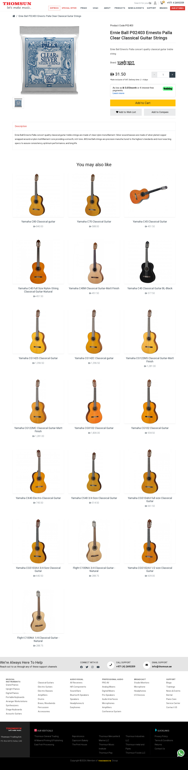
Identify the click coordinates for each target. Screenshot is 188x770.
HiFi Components (78, 687)
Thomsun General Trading (46, 736)
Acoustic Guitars (14, 713)
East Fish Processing (44, 744)
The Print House (79, 744)
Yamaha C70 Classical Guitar (94, 221)
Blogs (169, 682)
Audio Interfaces (110, 699)
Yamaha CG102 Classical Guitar (150, 428)
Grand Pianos (12, 685)
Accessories (44, 711)
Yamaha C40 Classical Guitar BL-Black (149, 288)
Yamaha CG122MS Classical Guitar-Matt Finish (150, 360)
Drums (41, 699)
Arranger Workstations (16, 701)
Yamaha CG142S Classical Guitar (38, 358)
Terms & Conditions (164, 740)
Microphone (139, 687)
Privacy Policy (161, 736)
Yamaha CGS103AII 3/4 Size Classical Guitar (38, 569)
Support (151, 8)
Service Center (173, 703)
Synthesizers (12, 705)
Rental (169, 695)
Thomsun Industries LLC (135, 738)
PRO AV (105, 682)
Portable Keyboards (15, 697)
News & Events (136, 8)
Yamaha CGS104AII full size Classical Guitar (150, 499)
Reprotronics (78, 736)
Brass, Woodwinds (46, 703)
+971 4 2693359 (175, 2)
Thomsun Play (106, 753)
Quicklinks (163, 731)
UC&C (95, 8)
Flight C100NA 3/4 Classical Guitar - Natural (94, 569)
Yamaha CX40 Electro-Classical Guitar (38, 498)
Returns (158, 744)
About (107, 8)
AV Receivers (76, 682)
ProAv (83, 8)
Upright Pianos (13, 689)
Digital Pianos (12, 693)
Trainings (170, 687)
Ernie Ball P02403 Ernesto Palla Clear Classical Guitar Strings (50, 16)
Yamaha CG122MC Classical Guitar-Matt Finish (38, 429)
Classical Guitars (46, 682)
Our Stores (178, 8)
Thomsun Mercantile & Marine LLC (109, 738)
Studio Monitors (141, 682)
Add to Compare (159, 112)
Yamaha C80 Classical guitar (38, 221)
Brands (163, 8)
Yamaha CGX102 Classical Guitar (94, 428)
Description (21, 126)
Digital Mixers (108, 691)
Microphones (108, 703)
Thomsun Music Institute (106, 746)
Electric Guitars (45, 687)
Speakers (74, 699)
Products (120, 8)
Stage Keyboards (14, 709)
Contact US (171, 707)
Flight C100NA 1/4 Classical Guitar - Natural (38, 639)
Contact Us (160, 749)
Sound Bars (75, 691)
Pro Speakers (108, 695)
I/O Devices (139, 695)
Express (54, 8)
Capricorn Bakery (80, 740)
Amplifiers (42, 695)
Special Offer (69, 8)
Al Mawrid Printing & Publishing (48, 740)
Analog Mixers (108, 687)
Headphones (140, 691)
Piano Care (171, 699)
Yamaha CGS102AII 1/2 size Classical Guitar (150, 569)
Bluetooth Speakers (79, 695)
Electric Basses (45, 691)
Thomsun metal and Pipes (135, 746)
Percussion (43, 707)
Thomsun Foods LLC (135, 753)
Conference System (111, 711)
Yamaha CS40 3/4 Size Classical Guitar (94, 498)
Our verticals (45, 731)
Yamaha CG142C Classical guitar (94, 358)
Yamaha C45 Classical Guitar (150, 221)
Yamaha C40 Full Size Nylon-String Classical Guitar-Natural (38, 290)
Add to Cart (142, 103)
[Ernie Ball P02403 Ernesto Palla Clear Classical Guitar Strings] (49, 60)
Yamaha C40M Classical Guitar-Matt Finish (94, 288)
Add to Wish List (127, 112)
